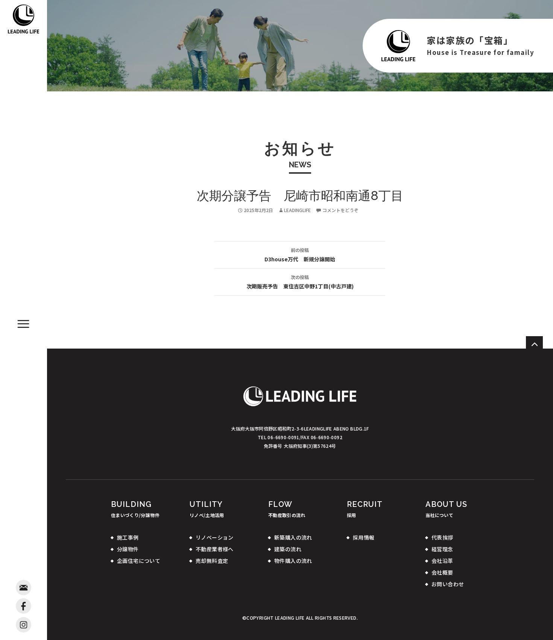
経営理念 (442, 549)
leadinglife (297, 210)
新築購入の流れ (293, 537)
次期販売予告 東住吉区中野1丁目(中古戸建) (300, 282)
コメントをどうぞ (340, 210)
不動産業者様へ (215, 549)
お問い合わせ (447, 584)
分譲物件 (128, 549)
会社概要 (442, 572)
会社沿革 (442, 560)
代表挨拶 (442, 537)
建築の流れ (287, 549)
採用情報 (364, 537)
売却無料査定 (212, 560)
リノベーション (215, 537)
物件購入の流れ (293, 560)
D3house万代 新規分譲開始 (299, 255)
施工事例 (128, 537)
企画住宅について (138, 560)
